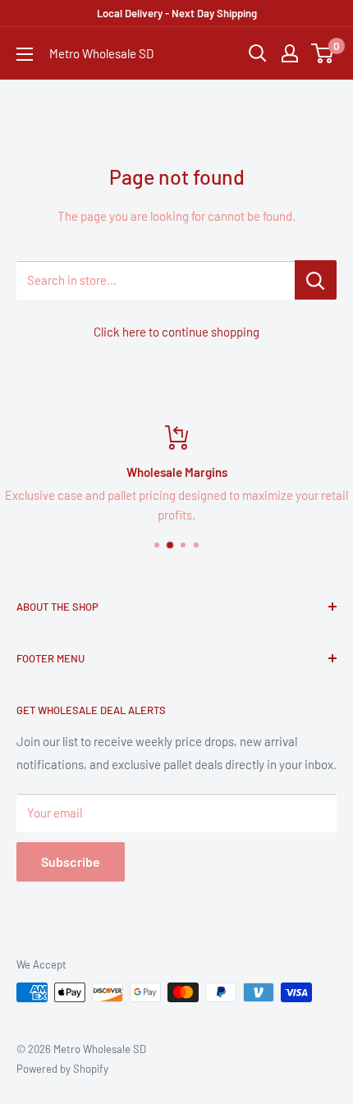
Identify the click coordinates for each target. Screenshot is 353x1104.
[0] (323, 53)
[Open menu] (24, 54)
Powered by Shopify (62, 1068)
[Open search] (258, 53)
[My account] (290, 53)
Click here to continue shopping (176, 331)
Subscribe (70, 861)
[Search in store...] (316, 280)
